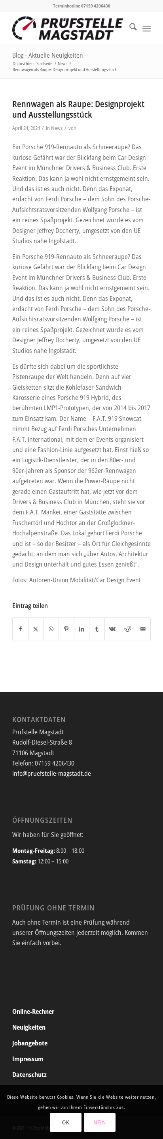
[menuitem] (129, 28)
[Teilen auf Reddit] (127, 629)
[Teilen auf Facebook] (20, 629)
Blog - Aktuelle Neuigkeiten (47, 55)
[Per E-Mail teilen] (142, 629)
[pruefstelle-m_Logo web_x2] (67, 28)
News (57, 127)
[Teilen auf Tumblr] (96, 629)
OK (65, 1122)
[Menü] (146, 28)
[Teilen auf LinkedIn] (81, 629)
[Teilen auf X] (36, 629)
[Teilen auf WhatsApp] (51, 629)
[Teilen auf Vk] (112, 629)
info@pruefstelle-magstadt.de (51, 773)
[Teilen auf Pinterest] (66, 629)
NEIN (99, 1122)
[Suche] (129, 28)
